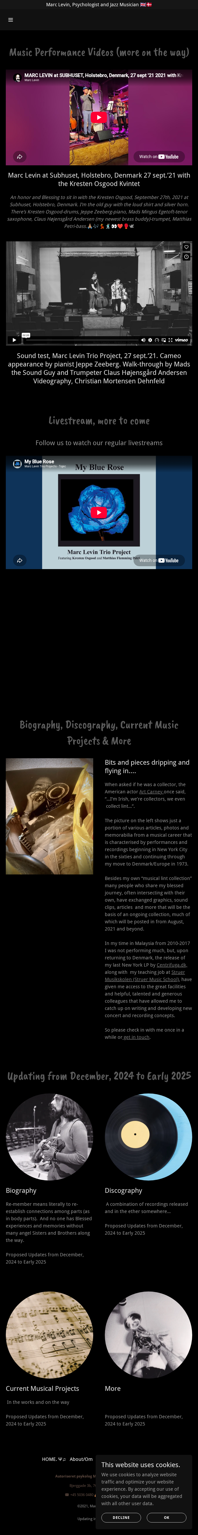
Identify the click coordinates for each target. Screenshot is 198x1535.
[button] (27, 20)
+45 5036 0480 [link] (81, 1495)
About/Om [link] (81, 1459)
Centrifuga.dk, (172, 965)
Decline (121, 1518)
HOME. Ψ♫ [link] (54, 1459)
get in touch (135, 1037)
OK (167, 1518)
